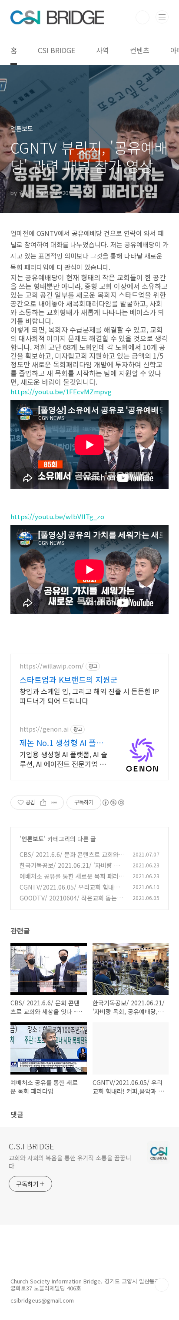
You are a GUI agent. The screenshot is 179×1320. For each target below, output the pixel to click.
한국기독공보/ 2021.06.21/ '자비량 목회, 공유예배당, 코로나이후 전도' (69, 870)
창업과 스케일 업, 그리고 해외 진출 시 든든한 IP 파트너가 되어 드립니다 (89, 695)
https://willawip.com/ (52, 666)
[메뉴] (162, 17)
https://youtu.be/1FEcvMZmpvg (61, 391)
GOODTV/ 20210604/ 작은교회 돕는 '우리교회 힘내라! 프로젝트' (68, 902)
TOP (162, 1285)
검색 (142, 17)
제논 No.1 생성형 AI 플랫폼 (61, 742)
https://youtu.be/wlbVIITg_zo (57, 516)
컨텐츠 (139, 50)
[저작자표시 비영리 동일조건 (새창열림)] (113, 802)
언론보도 (32, 838)
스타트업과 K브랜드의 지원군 (69, 679)
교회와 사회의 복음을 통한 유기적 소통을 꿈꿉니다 (70, 1161)
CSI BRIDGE (56, 50)
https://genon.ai (44, 729)
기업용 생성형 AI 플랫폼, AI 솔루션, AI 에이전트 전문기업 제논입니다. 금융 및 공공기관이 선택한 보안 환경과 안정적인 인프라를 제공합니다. (63, 759)
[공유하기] (43, 802)
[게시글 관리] (54, 802)
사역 (102, 50)
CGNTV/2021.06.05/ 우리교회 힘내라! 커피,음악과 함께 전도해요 (71, 891)
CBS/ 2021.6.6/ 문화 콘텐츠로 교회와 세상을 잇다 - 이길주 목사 (69, 859)
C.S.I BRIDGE (31, 1146)
